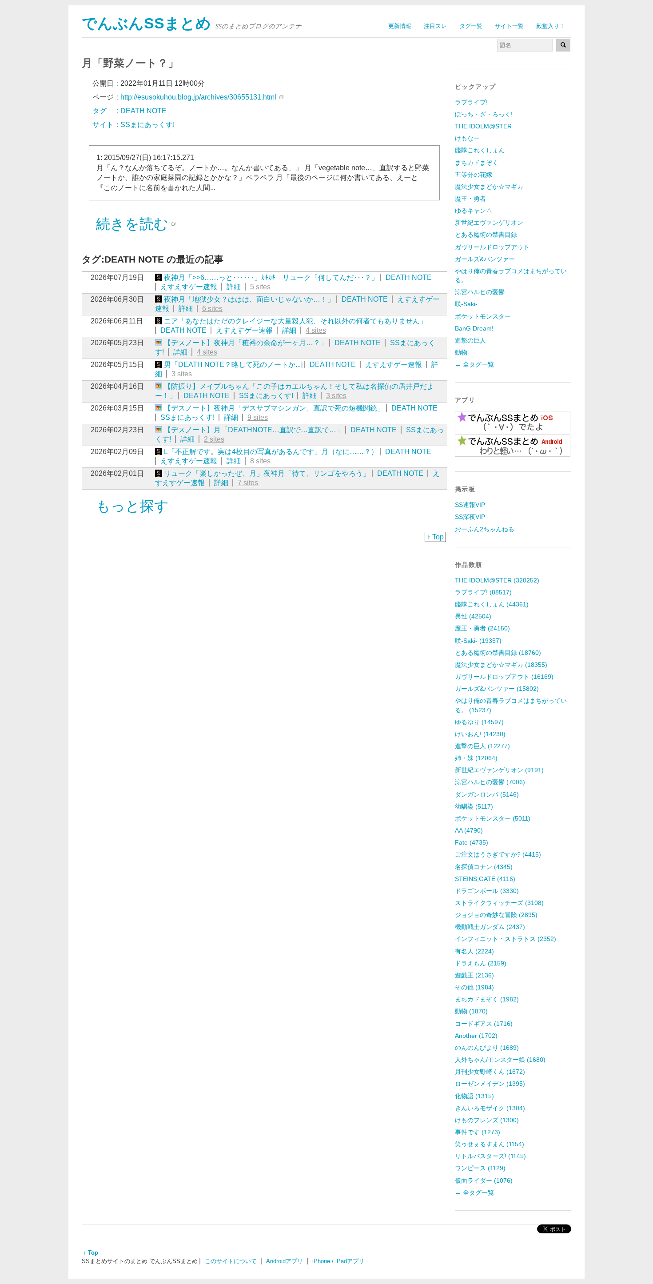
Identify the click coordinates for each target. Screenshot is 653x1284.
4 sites (316, 330)
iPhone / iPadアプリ (338, 1261)
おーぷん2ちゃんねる (484, 529)
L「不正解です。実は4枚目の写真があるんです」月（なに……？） (271, 451)
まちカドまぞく (476, 162)
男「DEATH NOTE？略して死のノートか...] (233, 364)
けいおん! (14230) (480, 734)
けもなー (467, 138)
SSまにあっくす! (266, 395)
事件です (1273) (477, 1132)
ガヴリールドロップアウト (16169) (504, 676)
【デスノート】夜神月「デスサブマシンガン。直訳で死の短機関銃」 (274, 408)
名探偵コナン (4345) (484, 866)
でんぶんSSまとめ (146, 23)
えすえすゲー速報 (188, 287)
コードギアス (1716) (484, 1023)
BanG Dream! (474, 328)
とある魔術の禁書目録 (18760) (498, 652)
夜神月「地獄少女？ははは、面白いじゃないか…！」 (249, 299)
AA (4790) (469, 830)
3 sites (181, 374)
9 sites (257, 417)
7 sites (248, 482)
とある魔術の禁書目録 (486, 234)
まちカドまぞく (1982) (487, 999)
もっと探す (132, 506)
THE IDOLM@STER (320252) (497, 580)
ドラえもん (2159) (480, 963)
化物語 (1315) (474, 1096)
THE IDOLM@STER (483, 126)
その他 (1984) (474, 987)
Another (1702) (476, 1035)
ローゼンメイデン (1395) (490, 1083)
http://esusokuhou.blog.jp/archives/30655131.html (198, 97)
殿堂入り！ (550, 26)
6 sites (212, 308)
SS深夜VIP (470, 516)
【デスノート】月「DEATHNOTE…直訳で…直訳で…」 (253, 430)
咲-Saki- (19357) (478, 640)
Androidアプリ (284, 1261)
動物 (461, 352)
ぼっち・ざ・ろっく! (484, 114)
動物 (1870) (471, 1011)
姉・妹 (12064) (476, 758)
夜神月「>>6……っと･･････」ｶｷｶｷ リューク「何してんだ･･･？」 (271, 277)
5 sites (260, 287)
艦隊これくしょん (480, 150)
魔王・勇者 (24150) (482, 628)
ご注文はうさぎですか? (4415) (498, 854)
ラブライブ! (471, 102)
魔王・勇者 (470, 198)
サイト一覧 (509, 26)
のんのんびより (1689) (487, 1047)
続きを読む (132, 224)
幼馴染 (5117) (474, 806)
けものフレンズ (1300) (487, 1120)
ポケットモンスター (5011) (492, 818)
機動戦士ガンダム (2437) (490, 926)
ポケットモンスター (483, 316)
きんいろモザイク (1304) (490, 1108)
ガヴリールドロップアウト (492, 247)
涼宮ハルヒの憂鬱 (480, 291)
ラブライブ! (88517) (483, 592)
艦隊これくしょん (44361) (492, 604)
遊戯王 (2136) (474, 975)
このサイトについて (231, 1261)
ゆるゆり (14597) (479, 722)
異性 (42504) (473, 616)
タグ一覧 (470, 26)
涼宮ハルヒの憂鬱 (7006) (490, 782)
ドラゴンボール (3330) (487, 890)
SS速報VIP (470, 504)
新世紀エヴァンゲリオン (489, 222)
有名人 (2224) (474, 951)
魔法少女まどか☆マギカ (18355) (501, 664)
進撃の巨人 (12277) (482, 746)
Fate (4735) (471, 842)
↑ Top (435, 537)
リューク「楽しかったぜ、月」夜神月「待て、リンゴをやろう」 (267, 473)
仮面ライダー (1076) (484, 1180)
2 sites (214, 439)
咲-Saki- (466, 303)
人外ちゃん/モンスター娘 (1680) (500, 1059)
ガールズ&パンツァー (485, 259)
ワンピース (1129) (480, 1168)
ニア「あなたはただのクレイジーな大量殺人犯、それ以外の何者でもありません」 (295, 321)
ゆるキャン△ (473, 210)
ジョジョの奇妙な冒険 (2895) (496, 914)
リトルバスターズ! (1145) (490, 1156)
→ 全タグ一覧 (474, 364)
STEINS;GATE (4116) (485, 878)
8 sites (260, 461)
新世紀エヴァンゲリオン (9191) (499, 770)
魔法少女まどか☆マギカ (489, 186)
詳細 (234, 287)
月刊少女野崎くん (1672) (490, 1071)
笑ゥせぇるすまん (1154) (489, 1144)
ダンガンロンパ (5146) (487, 794)
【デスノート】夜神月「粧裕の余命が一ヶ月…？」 (245, 343)
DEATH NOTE (409, 277)
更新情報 (399, 26)
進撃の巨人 (470, 340)
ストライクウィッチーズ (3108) (499, 902)
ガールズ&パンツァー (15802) (497, 688)
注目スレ (435, 26)
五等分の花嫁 (473, 174)
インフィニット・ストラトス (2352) (505, 938)
